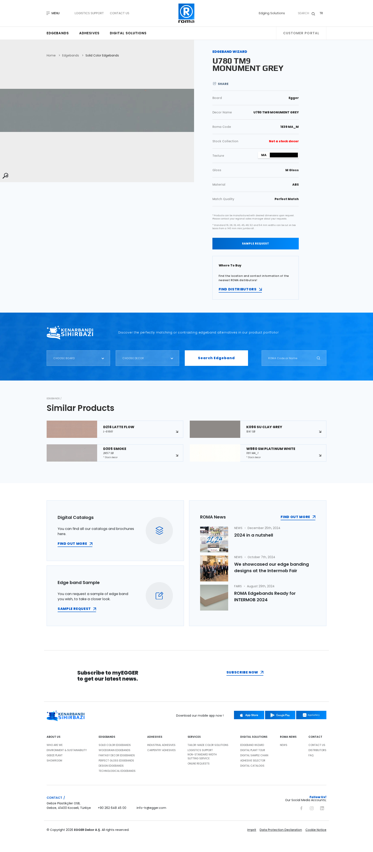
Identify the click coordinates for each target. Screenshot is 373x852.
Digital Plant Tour (252, 750)
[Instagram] (311, 807)
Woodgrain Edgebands (114, 750)
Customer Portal (301, 33)
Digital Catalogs (252, 765)
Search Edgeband (216, 358)
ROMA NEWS (288, 737)
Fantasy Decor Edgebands (117, 755)
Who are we (55, 745)
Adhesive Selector (252, 760)
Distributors (317, 750)
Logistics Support (89, 13)
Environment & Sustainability (67, 750)
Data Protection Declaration (281, 830)
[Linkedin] (322, 807)
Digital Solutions (128, 33)
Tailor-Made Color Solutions (208, 745)
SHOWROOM (54, 760)
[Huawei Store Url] (311, 715)
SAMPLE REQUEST (255, 243)
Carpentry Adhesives (161, 750)
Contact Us (119, 13)
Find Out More (295, 516)
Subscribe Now (242, 672)
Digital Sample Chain (254, 755)
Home (51, 55)
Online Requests (199, 763)
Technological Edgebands (117, 771)
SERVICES (194, 737)
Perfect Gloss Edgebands (116, 760)
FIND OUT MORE (72, 543)
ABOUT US (53, 737)
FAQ (311, 755)
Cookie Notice (315, 830)
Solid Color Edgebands (102, 55)
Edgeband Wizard (252, 745)
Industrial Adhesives (161, 745)
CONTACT (315, 737)
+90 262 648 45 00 (112, 808)
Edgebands (58, 33)
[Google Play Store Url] (280, 715)
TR (321, 13)
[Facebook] (301, 807)
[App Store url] (249, 715)
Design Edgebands (111, 765)
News (283, 745)
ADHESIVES (154, 737)
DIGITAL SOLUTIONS (253, 737)
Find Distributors (238, 289)
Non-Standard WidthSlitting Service (202, 756)
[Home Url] (187, 13)
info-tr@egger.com (151, 808)
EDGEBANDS (107, 737)
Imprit (251, 830)
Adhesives (89, 33)
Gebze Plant (55, 755)
